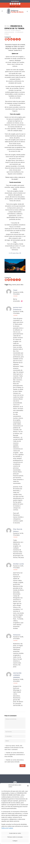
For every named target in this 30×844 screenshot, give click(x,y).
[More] (19, 39)
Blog (17, 30)
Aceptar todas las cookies (15, 833)
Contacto (18, 6)
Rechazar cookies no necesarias (15, 837)
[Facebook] (6, 39)
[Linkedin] (11, 39)
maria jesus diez (17, 284)
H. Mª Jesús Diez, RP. (15, 253)
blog (10, 284)
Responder (15, 315)
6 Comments (19, 32)
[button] (28, 785)
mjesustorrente (9, 32)
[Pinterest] (14, 39)
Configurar (15, 840)
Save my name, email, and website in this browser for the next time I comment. (14, 747)
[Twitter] (8, 39)
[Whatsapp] (17, 39)
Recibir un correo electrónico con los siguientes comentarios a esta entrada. (15, 754)
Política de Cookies (7, 828)
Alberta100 (12, 6)
